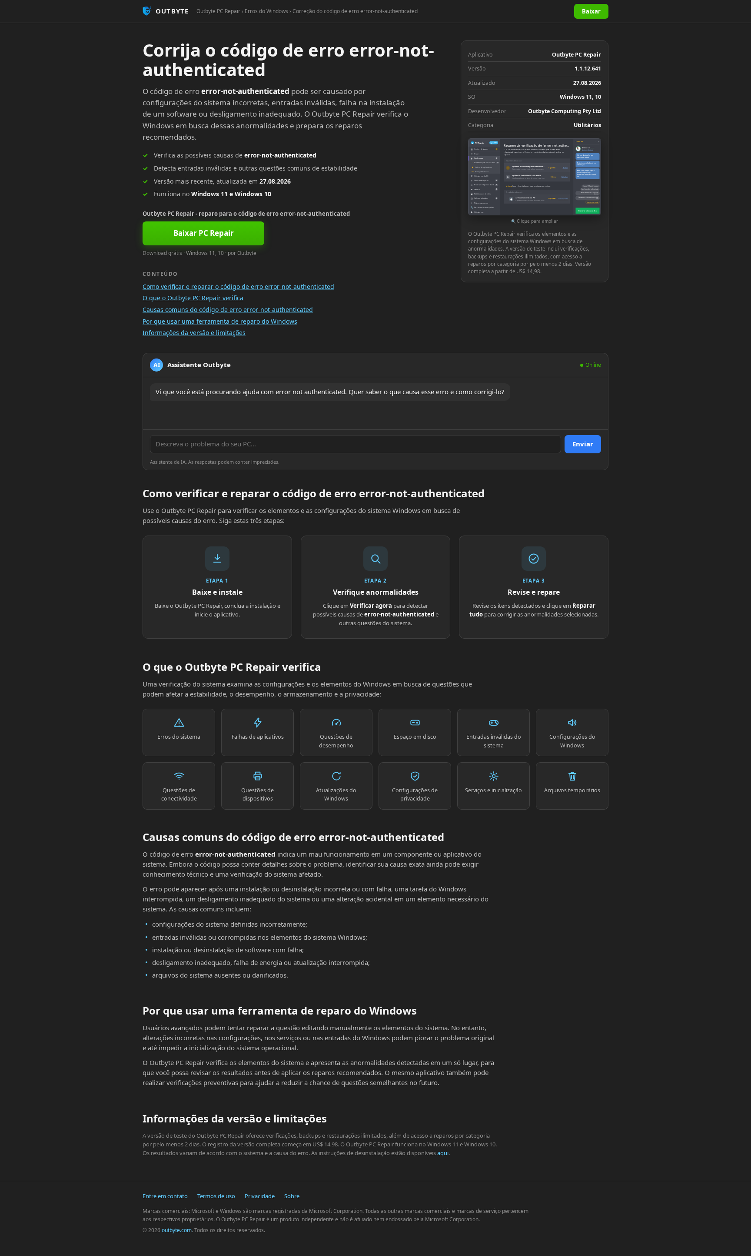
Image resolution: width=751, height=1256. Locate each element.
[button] (534, 181)
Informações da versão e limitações (194, 332)
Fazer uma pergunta (592, 202)
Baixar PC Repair (203, 233)
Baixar (591, 11)
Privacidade (260, 1196)
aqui (443, 1153)
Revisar (565, 168)
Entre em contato (165, 1196)
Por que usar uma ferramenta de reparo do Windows (220, 321)
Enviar (582, 443)
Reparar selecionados (587, 211)
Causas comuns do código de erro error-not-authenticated (228, 309)
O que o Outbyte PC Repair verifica (193, 298)
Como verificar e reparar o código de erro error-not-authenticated (238, 286)
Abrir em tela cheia (587, 150)
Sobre (291, 1196)
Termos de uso (216, 1196)
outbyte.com (177, 1230)
